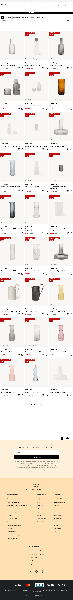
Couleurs (25, 17)
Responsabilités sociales (36, 554)
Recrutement (33, 557)
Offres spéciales (58, 512)
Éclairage (39, 509)
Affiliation (32, 561)
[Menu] (70, 5)
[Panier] (66, 5)
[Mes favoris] (62, 5)
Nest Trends (57, 528)
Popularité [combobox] (67, 20)
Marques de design (59, 502)
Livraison (9, 515)
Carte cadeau (41, 522)
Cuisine (39, 502)
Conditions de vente (13, 522)
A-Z (55, 532)
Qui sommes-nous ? (35, 551)
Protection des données (14, 525)
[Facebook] (31, 571)
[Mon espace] (58, 5)
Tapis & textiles (41, 512)
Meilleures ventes (59, 515)
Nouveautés (57, 509)
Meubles (39, 515)
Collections (40, 17)
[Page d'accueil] (4, 5)
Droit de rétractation (13, 538)
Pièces (56, 525)
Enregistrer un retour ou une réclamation (19, 505)
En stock (8, 17)
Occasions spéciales (60, 522)
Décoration (40, 505)
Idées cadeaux (58, 518)
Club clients (10, 509)
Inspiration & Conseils (60, 499)
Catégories (16, 17)
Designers (57, 505)
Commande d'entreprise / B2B (16, 535)
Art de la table (41, 499)
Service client (11, 499)
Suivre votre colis (12, 518)
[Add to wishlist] (18, 68)
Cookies (9, 528)
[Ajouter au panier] (22, 68)
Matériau (32, 17)
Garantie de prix (11, 532)
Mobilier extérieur (42, 518)
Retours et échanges (13, 502)
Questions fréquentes (13, 512)
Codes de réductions (60, 535)
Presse (31, 564)
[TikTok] (42, 571)
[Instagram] (36, 571)
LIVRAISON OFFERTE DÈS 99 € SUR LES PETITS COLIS (38, 1)
